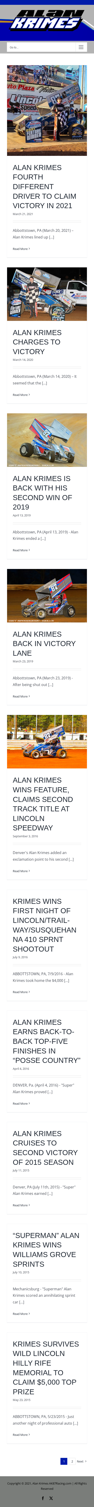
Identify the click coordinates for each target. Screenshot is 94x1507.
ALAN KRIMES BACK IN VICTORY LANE (44, 643)
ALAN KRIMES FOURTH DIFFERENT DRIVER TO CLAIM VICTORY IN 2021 (44, 186)
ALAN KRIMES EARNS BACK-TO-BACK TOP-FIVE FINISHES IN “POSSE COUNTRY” (47, 1041)
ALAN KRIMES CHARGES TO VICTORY (37, 342)
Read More (20, 249)
